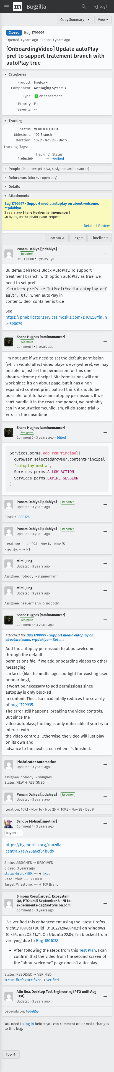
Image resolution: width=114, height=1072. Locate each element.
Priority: (24, 104)
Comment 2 (25, 437)
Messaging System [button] (50, 88)
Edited (61, 437)
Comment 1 (25, 347)
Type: (27, 96)
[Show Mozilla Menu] (17, 6)
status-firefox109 (18, 873)
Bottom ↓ (56, 238)
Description (25, 259)
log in (29, 1024)
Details (89, 226)
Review (104, 226)
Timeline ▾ (99, 238)
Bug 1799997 (34, 32)
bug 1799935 (22, 704)
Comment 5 (25, 910)
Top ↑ (11, 1054)
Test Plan (87, 950)
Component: (21, 88)
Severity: (24, 109)
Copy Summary (72, 20)
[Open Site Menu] (6, 6)
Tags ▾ (78, 238)
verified (58, 159)
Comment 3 (25, 625)
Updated (23, 507)
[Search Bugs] (84, 6)
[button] (101, 6)
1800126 (23, 517)
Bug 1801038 (47, 940)
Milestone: (22, 135)
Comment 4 (25, 826)
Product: (24, 82)
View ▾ (103, 20)
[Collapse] (105, 253)
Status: (25, 129)
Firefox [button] (41, 82)
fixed (47, 873)
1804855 (32, 1011)
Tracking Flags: (16, 147)
